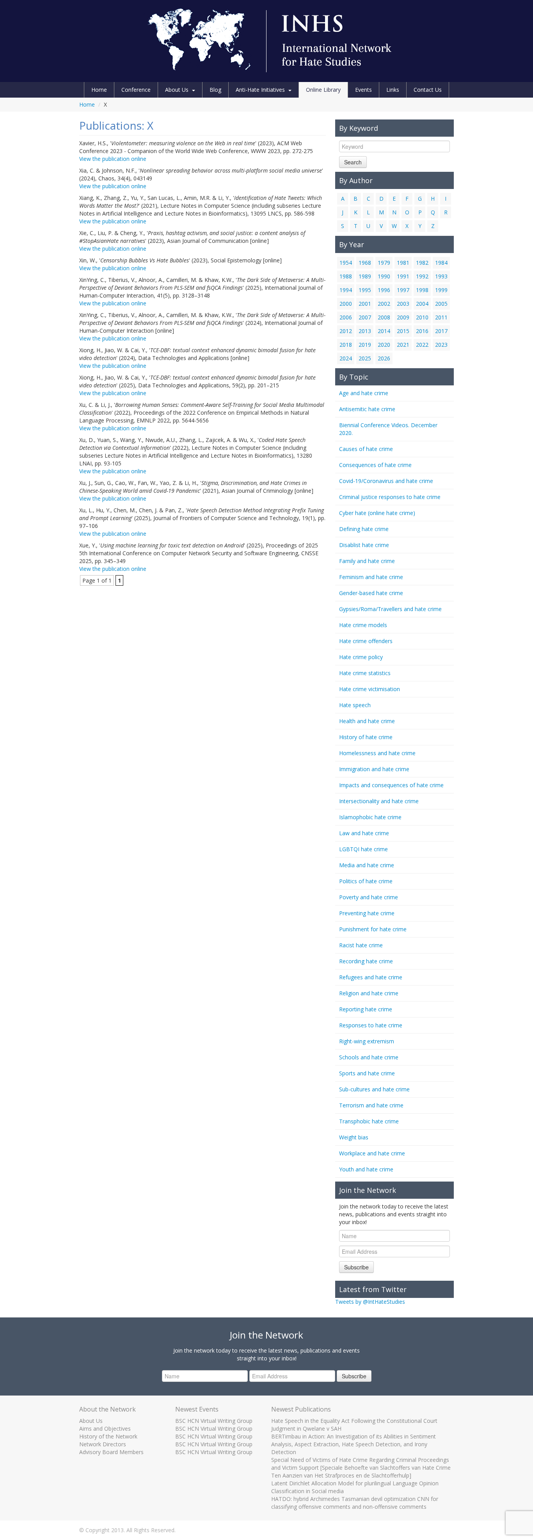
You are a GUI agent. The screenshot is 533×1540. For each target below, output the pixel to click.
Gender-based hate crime (371, 593)
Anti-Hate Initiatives (260, 89)
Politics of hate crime (366, 881)
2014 (384, 331)
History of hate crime (366, 737)
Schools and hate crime (368, 1057)
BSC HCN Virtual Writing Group (213, 1420)
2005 (441, 303)
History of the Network (108, 1436)
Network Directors (102, 1444)
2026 (384, 358)
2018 (345, 344)
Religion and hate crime (368, 993)
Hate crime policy (361, 657)
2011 (441, 317)
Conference (136, 89)
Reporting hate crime (365, 1009)
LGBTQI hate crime (363, 849)
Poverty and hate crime (368, 897)
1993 (441, 276)
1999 (441, 290)
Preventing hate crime (366, 913)
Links (392, 89)
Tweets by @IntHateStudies (370, 1301)
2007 (365, 317)
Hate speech (355, 705)
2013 (365, 331)
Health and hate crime (367, 721)
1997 (403, 290)
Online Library (323, 89)
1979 (384, 262)
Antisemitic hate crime (367, 409)
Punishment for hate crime (373, 929)
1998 (422, 290)
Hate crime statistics (365, 673)
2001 (365, 303)
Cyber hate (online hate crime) (377, 513)
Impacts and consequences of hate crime (391, 785)
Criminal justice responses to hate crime (390, 497)
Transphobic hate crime (369, 1121)
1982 (422, 262)
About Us (176, 89)
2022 (422, 344)
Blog (215, 89)
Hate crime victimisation (369, 689)
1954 (345, 262)
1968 (365, 262)
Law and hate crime (364, 833)
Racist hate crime (361, 945)
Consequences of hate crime (375, 465)
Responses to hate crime (370, 1025)
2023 (441, 344)
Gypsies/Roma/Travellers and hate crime (390, 609)
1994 (345, 290)
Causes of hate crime (366, 449)
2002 (384, 303)
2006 (345, 317)
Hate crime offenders (366, 641)
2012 (345, 331)
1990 (384, 276)
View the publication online (112, 158)
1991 (403, 276)
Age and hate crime (363, 393)
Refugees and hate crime (370, 977)
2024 (345, 358)
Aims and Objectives (105, 1428)
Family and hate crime (367, 561)
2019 (365, 344)
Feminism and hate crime (371, 577)
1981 (403, 262)
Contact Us (428, 89)
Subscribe (356, 1267)
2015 (403, 331)
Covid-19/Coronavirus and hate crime (386, 481)
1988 (345, 276)
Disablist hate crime (364, 545)
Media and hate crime (366, 865)
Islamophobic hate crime (370, 817)
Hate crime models (363, 625)
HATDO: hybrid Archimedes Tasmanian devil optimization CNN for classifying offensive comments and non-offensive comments (354, 1502)
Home (99, 89)
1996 (384, 290)
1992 (422, 276)
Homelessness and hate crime (377, 753)
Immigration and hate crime (374, 769)
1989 (365, 276)
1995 (365, 290)
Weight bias (353, 1137)
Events (363, 89)
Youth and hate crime (366, 1169)
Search (353, 162)
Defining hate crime (364, 529)
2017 (441, 331)
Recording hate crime (366, 961)
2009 (403, 317)
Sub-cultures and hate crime (374, 1089)
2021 (403, 344)
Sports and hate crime (367, 1073)
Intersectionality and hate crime (379, 801)
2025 (365, 358)
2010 (422, 317)
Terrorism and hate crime (371, 1105)
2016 (422, 331)
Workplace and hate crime (372, 1153)
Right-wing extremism (366, 1041)
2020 (384, 344)
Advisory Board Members (111, 1452)
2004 (422, 303)
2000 (345, 303)
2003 (403, 303)
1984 (441, 262)
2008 (384, 317)
